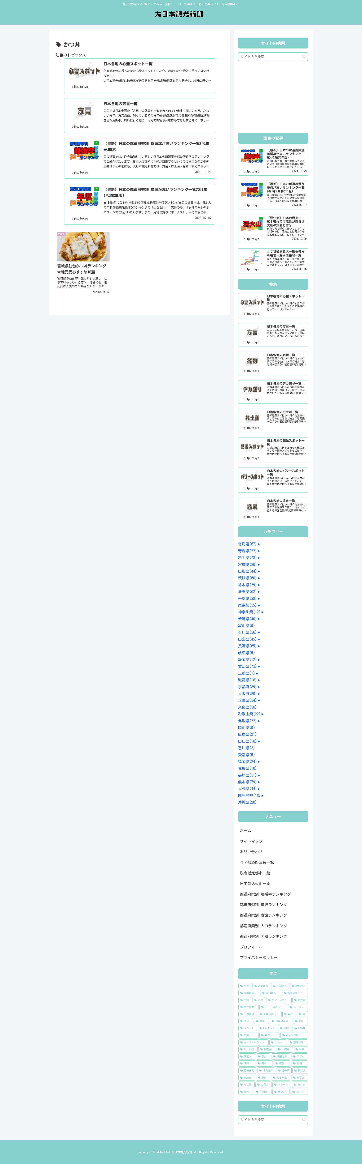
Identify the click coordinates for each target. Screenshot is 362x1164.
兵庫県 (247, 700)
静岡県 (247, 659)
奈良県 (247, 707)
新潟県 (247, 619)
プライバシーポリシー (259, 957)
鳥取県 (247, 721)
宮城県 (247, 564)
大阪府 (247, 693)
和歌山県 (249, 714)
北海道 (247, 544)
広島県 (247, 734)
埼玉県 (247, 591)
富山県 (246, 625)
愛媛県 (246, 755)
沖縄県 (247, 802)
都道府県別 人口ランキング (263, 926)
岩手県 (247, 557)
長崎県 (247, 775)
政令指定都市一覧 (255, 873)
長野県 (247, 646)
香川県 (246, 748)
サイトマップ (251, 841)
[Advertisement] (273, 98)
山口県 (247, 741)
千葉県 (247, 598)
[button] (304, 56)
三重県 (246, 673)
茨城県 (247, 578)
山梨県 (247, 639)
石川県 (247, 632)
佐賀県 (247, 768)
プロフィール (251, 947)
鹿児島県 (249, 795)
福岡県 (247, 761)
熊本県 (247, 782)
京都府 (247, 687)
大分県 (247, 788)
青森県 (247, 551)
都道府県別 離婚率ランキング (265, 894)
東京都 (247, 605)
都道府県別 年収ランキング (263, 905)
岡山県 (246, 727)
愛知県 (247, 666)
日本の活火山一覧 (255, 883)
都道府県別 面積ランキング (263, 936)
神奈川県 (249, 612)
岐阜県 (246, 653)
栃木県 (247, 585)
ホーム (245, 830)
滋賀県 (247, 680)
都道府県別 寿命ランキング (263, 915)
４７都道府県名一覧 (257, 862)
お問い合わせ (251, 852)
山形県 (247, 571)
